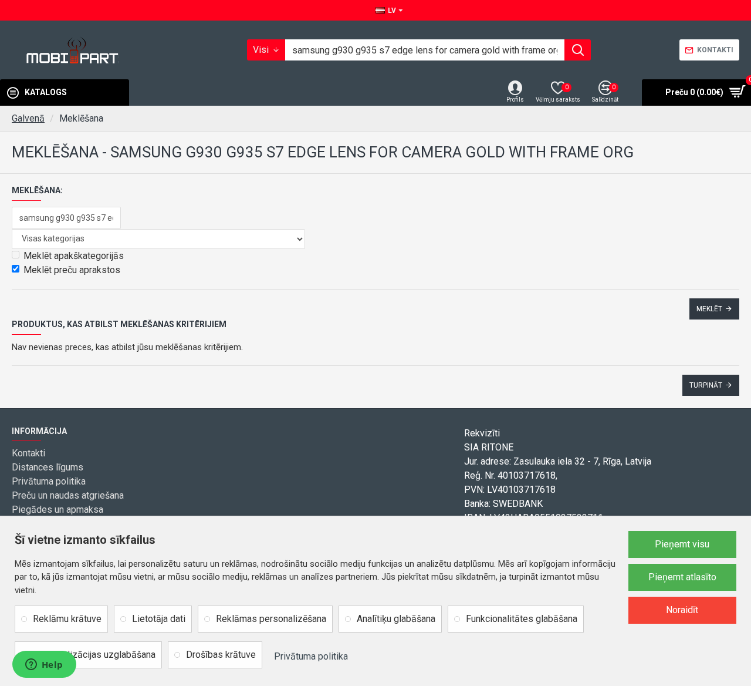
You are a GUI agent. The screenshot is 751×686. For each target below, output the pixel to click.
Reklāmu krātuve (67, 618)
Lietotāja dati (158, 618)
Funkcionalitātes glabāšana (521, 618)
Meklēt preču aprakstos (71, 269)
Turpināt (705, 385)
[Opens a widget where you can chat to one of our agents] (44, 665)
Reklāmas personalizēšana (271, 618)
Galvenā (28, 118)
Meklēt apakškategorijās (73, 255)
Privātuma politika (311, 656)
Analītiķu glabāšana (396, 618)
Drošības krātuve (221, 654)
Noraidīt (682, 610)
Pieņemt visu (682, 544)
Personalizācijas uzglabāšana (94, 654)
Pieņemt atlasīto (682, 577)
